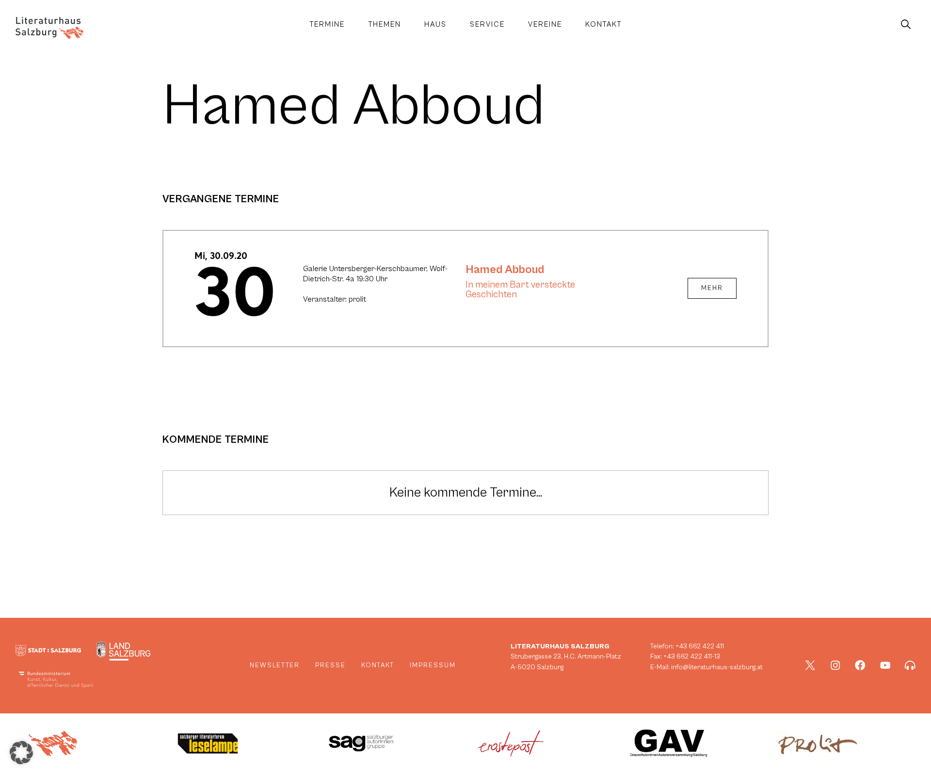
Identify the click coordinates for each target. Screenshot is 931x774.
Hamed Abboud (505, 269)
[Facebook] (860, 665)
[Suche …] (905, 24)
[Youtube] (885, 665)
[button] (21, 752)
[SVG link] (49, 28)
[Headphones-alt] (910, 665)
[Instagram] (835, 665)
